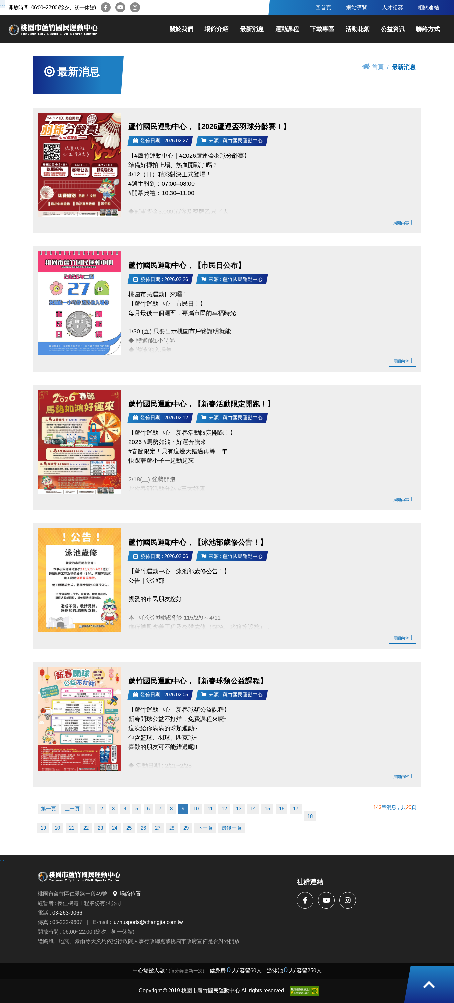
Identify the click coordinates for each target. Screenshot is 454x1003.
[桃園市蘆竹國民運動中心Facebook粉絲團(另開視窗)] (106, 7)
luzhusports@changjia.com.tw (147, 922)
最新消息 (252, 28)
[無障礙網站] (304, 991)
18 (310, 816)
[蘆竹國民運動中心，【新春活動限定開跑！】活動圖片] (79, 442)
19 (43, 828)
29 (186, 828)
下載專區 (322, 28)
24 (114, 828)
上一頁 (72, 808)
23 (100, 828)
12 (224, 808)
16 (281, 808)
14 (253, 808)
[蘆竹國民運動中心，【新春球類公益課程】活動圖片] (79, 719)
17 (295, 808)
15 (267, 808)
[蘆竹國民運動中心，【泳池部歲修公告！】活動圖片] (79, 580)
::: (2, 4)
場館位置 (130, 894)
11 (210, 808)
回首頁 (323, 7)
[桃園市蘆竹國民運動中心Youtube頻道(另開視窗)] (120, 7)
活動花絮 (358, 28)
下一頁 (205, 828)
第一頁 (48, 808)
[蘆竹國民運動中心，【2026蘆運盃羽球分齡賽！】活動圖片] (79, 165)
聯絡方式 (428, 28)
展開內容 (401, 222)
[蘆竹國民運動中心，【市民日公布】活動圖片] (79, 303)
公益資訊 (393, 28)
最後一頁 (232, 828)
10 (196, 808)
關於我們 (181, 28)
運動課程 (287, 28)
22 (86, 828)
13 (238, 808)
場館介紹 (217, 28)
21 (71, 828)
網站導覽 (356, 7)
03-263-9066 (67, 913)
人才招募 (392, 7)
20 (57, 828)
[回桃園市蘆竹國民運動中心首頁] (53, 29)
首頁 (378, 66)
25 (129, 828)
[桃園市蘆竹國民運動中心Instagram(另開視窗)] (135, 7)
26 (143, 828)
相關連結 (428, 7)
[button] (429, 984)
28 (171, 828)
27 (157, 828)
